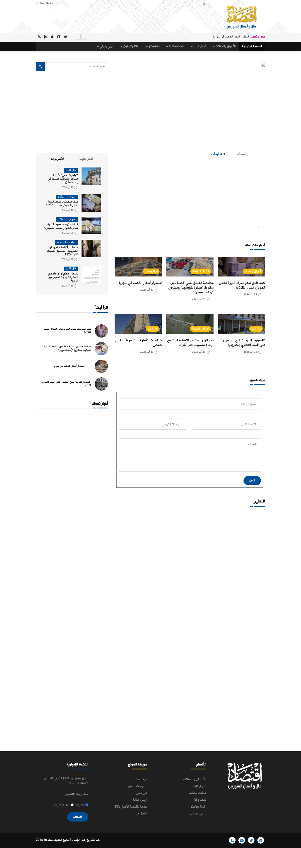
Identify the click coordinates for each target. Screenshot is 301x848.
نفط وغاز (154, 46)
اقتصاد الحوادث (200, 271)
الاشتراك (77, 816)
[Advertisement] (181, 175)
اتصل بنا (141, 813)
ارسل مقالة (139, 800)
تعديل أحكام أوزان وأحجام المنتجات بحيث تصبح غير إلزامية (63, 277)
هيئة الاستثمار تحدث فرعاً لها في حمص (138, 342)
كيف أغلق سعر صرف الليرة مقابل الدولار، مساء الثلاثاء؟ (242, 285)
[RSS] (39, 37)
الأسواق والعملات (225, 46)
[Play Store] (46, 37)
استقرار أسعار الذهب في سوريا (231, 36)
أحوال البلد (199, 46)
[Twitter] (65, 37)
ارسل (252, 480)
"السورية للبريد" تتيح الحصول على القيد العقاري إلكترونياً (244, 342)
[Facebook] (59, 37)
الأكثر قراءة (57, 159)
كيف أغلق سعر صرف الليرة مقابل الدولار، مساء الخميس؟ (61, 226)
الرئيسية (141, 779)
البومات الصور (137, 786)
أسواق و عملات (253, 271)
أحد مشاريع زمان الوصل (86, 840)
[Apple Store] (52, 37)
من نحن (141, 793)
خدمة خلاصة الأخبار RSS (130, 807)
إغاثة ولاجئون (131, 46)
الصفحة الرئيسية (252, 46)
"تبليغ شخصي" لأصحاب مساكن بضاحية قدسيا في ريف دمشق (63, 179)
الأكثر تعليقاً (86, 159)
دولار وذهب (151, 271)
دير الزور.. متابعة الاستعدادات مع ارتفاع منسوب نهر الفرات (190, 342)
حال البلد (256, 328)
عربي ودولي (106, 46)
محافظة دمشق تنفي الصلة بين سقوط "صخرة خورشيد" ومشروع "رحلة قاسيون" (191, 287)
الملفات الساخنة (200, 328)
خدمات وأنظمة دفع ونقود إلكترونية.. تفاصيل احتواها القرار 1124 (62, 251)
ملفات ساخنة (176, 46)
